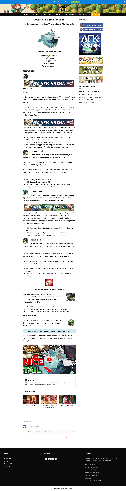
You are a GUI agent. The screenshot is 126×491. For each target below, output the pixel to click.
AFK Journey (8, 466)
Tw (102, 481)
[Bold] (29, 431)
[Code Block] (43, 431)
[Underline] (33, 431)
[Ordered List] (37, 431)
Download (76, 2)
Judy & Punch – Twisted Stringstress (90, 97)
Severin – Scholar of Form (86, 102)
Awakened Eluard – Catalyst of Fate (89, 91)
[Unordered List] (39, 431)
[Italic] (31, 431)
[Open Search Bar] (101, 14)
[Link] (45, 431)
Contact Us (7, 458)
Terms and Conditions (10, 464)
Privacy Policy (8, 461)
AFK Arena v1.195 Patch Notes (88, 100)
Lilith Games (91, 460)
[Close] (125, 1)
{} (47, 431)
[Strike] (35, 431)
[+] (49, 431)
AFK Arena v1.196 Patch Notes (88, 94)
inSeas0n (87, 481)
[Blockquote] (41, 431)
